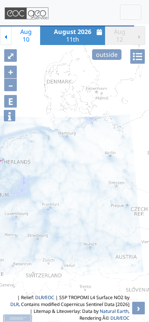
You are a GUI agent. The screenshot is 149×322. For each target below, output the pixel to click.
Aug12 (119, 35)
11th (72, 35)
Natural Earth (114, 311)
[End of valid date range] (139, 35)
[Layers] (137, 56)
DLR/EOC (44, 297)
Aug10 (26, 35)
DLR (14, 304)
